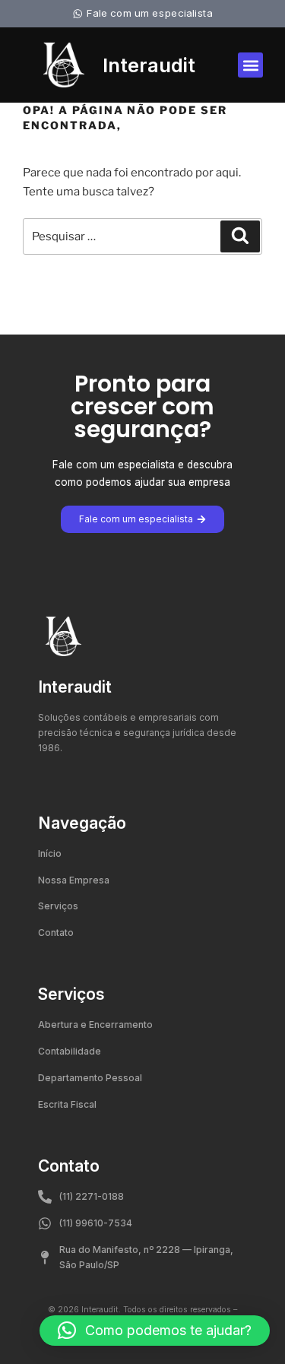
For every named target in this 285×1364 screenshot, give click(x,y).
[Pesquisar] (240, 236)
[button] (250, 65)
